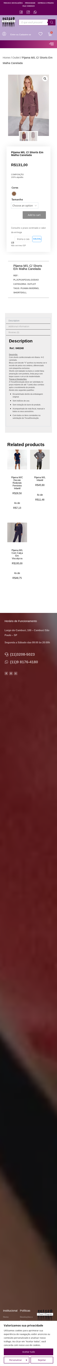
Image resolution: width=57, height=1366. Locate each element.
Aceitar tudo (28, 1351)
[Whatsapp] (15, 673)
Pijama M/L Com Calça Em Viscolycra (17, 554)
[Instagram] (11, 673)
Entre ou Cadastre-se (20, 34)
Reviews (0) (14, 332)
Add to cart (34, 215)
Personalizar (15, 1360)
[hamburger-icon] (51, 44)
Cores (15, 187)
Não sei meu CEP (18, 245)
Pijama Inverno (30, 288)
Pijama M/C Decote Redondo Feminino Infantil (17, 483)
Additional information (19, 326)
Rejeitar (42, 1360)
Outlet (16, 57)
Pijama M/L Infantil (39, 478)
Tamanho (17, 199)
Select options (18, 511)
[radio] (14, 193)
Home (6, 57)
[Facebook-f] (6, 673)
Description (14, 320)
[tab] (28, 321)
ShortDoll (20, 292)
